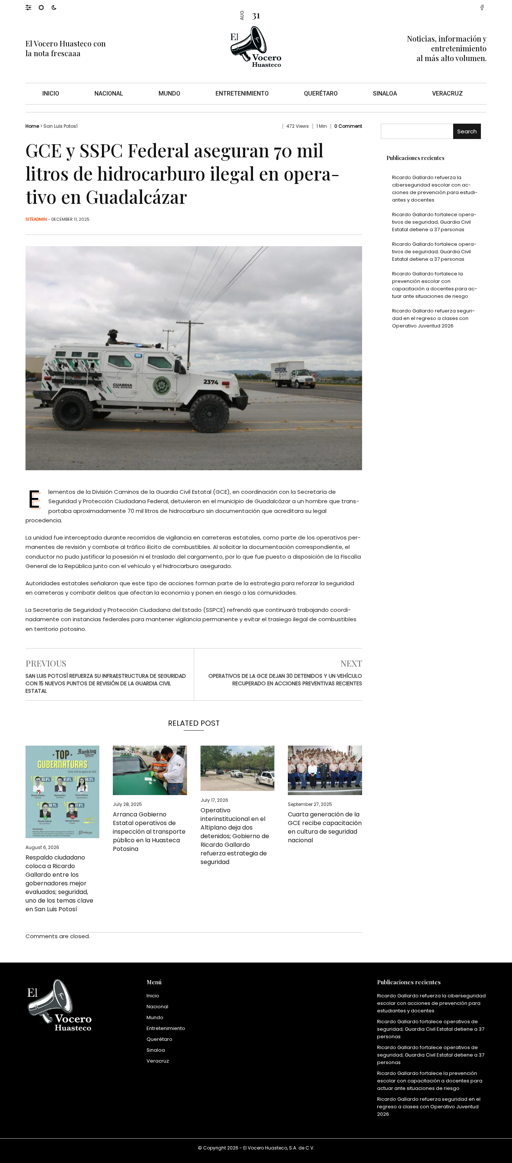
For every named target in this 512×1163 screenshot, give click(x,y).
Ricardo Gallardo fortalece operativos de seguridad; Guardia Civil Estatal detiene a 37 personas (434, 222)
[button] (32, 7)
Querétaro (321, 93)
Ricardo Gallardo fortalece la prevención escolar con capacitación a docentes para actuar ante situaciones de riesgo (434, 285)
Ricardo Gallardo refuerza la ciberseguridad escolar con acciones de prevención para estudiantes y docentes (435, 188)
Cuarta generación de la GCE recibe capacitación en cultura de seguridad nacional (325, 827)
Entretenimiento (242, 93)
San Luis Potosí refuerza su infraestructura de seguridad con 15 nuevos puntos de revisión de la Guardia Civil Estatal (105, 683)
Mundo (169, 93)
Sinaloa (385, 93)
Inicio (50, 93)
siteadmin (36, 219)
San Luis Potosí (60, 126)
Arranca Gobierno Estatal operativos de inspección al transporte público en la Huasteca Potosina (149, 831)
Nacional (108, 93)
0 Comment (348, 126)
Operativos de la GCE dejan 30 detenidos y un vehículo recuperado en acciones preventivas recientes (285, 679)
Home (32, 126)
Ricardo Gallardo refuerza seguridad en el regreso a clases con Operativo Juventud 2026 (433, 318)
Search (467, 131)
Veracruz (447, 93)
